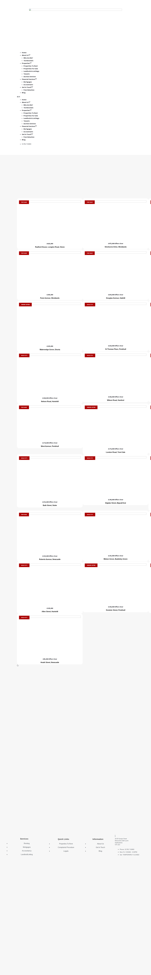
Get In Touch (26, 87)
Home (24, 52)
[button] (75, 97)
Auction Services (30, 76)
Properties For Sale (31, 69)
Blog (23, 93)
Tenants (27, 74)
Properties (26, 63)
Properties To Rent (31, 66)
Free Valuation (29, 90)
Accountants (28, 85)
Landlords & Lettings (31, 71)
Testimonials (28, 61)
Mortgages (28, 82)
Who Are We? (28, 58)
